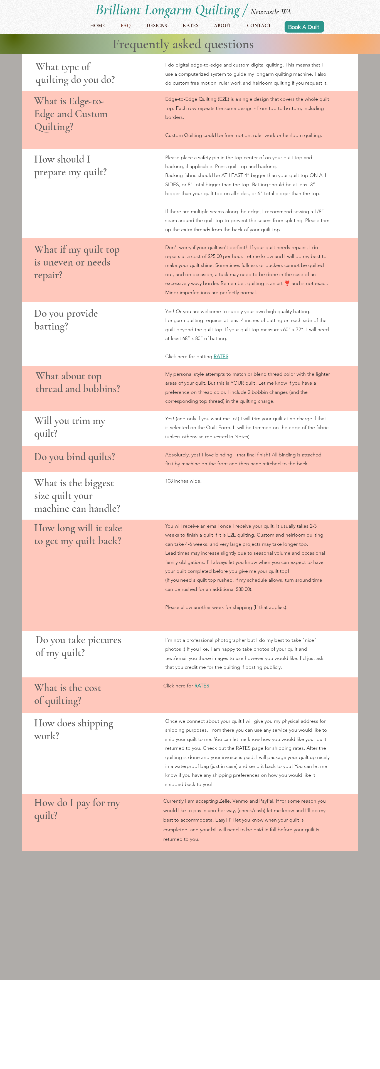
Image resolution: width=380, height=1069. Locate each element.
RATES (201, 686)
